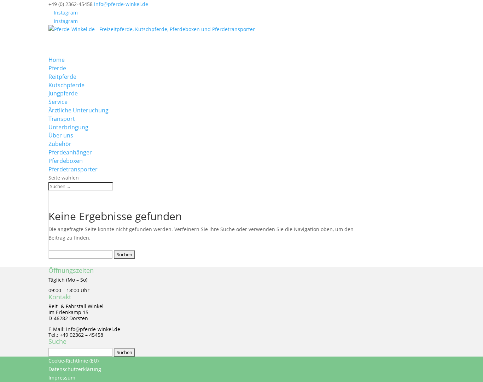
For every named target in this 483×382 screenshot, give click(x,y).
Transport (61, 119)
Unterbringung (68, 127)
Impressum (61, 377)
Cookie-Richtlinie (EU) (73, 360)
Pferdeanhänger (70, 152)
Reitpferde (62, 77)
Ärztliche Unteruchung (78, 110)
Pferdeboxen (65, 161)
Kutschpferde (66, 85)
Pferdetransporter (73, 169)
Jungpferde (63, 93)
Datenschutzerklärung (74, 369)
